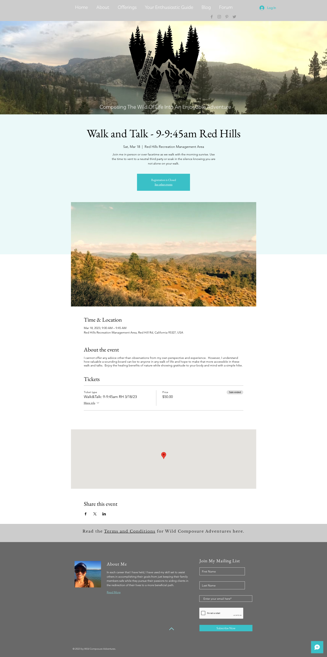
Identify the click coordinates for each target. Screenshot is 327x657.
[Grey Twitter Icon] (234, 16)
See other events (163, 184)
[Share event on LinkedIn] (104, 513)
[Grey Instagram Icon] (219, 16)
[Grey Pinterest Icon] (226, 16)
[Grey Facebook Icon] (211, 16)
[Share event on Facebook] (85, 513)
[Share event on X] (95, 513)
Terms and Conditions (129, 531)
